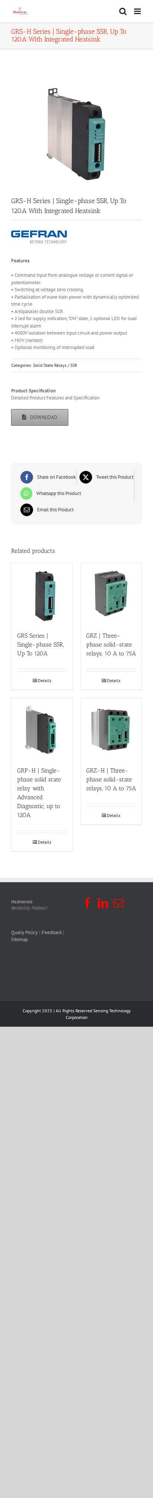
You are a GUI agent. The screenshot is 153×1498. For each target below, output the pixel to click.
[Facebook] (87, 903)
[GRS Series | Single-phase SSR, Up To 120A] (42, 593)
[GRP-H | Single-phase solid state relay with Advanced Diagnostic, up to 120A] (42, 728)
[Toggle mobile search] (123, 11)
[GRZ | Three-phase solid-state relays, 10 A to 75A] (111, 593)
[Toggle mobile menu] (138, 11)
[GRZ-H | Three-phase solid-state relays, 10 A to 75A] (111, 728)
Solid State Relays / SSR (55, 365)
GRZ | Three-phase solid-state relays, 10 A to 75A (111, 644)
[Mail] (118, 903)
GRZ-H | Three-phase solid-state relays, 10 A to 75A (111, 779)
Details (44, 680)
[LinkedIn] (103, 903)
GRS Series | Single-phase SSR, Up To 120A (40, 644)
